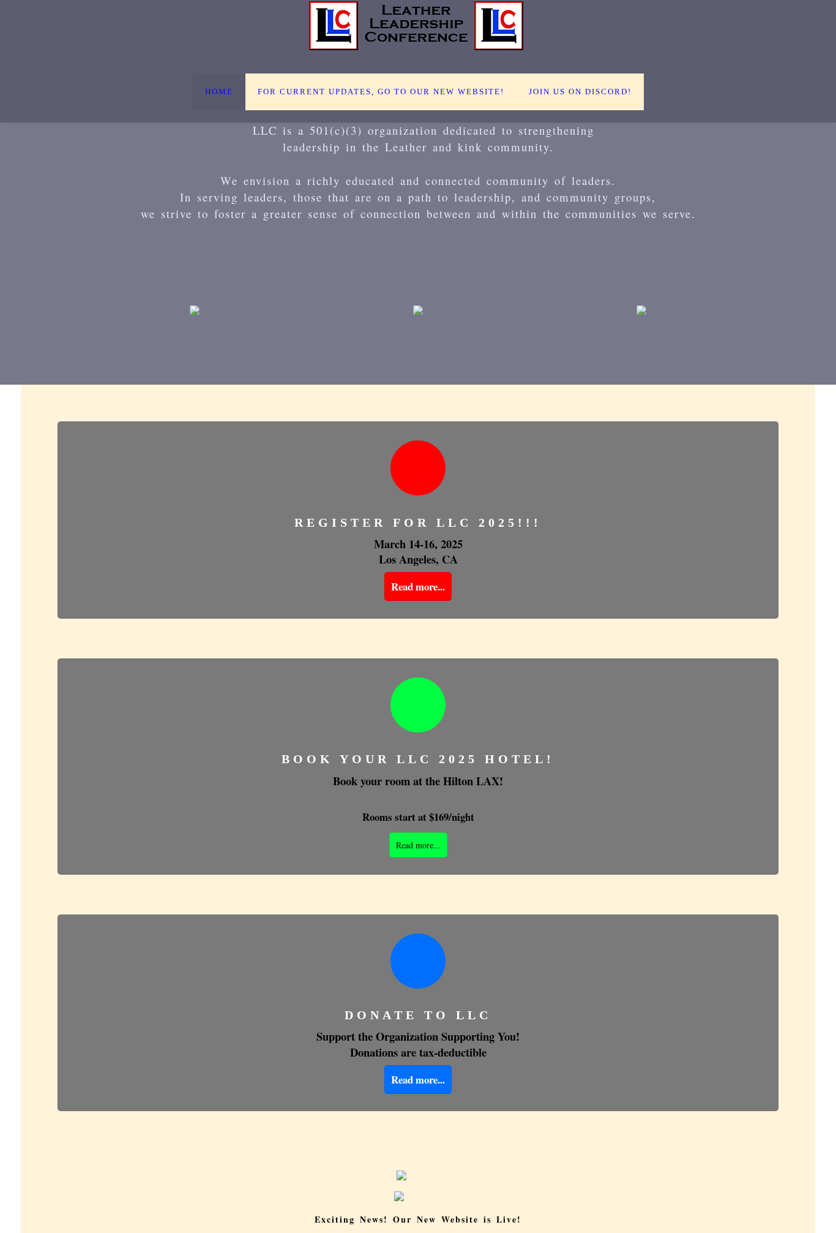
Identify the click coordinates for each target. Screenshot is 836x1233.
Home (219, 91)
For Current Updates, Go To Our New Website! (381, 91)
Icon (418, 468)
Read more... (418, 586)
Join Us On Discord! (580, 91)
